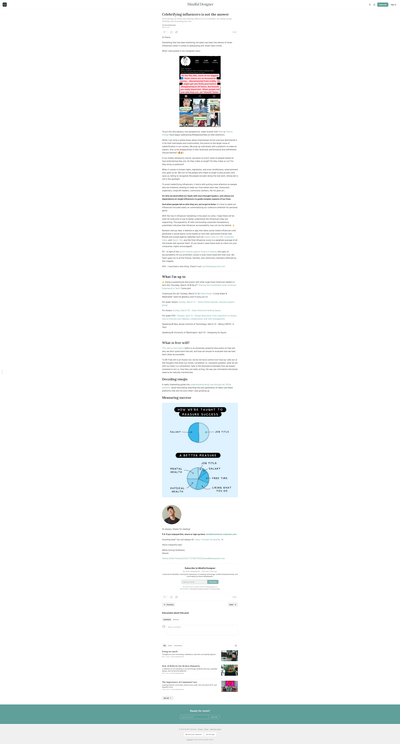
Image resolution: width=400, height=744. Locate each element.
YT (189, 558)
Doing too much (170, 651)
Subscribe (383, 5)
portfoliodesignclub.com (213, 266)
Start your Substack (194, 734)
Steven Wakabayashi (169, 25)
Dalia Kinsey (206, 293)
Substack (190, 740)
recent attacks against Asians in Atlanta (198, 251)
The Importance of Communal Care (179, 682)
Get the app (210, 734)
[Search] (370, 4)
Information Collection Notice (199, 589)
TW (198, 558)
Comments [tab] (167, 619)
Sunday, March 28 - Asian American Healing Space (197, 310)
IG (185, 558)
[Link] (159, 276)
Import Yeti (177, 240)
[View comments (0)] (171, 32)
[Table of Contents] (2, 372)
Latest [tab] (170, 645)
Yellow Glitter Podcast (172, 558)
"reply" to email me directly (207, 539)
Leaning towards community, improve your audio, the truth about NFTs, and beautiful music (189, 686)
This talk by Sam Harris (173, 348)
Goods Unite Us (211, 237)
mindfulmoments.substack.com (221, 534)
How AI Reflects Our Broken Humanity (181, 666)
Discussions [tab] (178, 645)
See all (166, 698)
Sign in (393, 5)
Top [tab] (164, 645)
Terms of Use (210, 587)
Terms (206, 729)
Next (231, 605)
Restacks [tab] (176, 619)
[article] (200, 655)
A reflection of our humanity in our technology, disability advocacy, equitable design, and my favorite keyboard (189, 670)
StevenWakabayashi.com (213, 558)
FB (193, 558)
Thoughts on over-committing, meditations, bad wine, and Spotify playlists (189, 654)
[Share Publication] (374, 4)
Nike (221, 131)
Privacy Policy (216, 589)
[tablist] (171, 619)
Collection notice (215, 729)
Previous (170, 605)
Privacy (200, 729)
